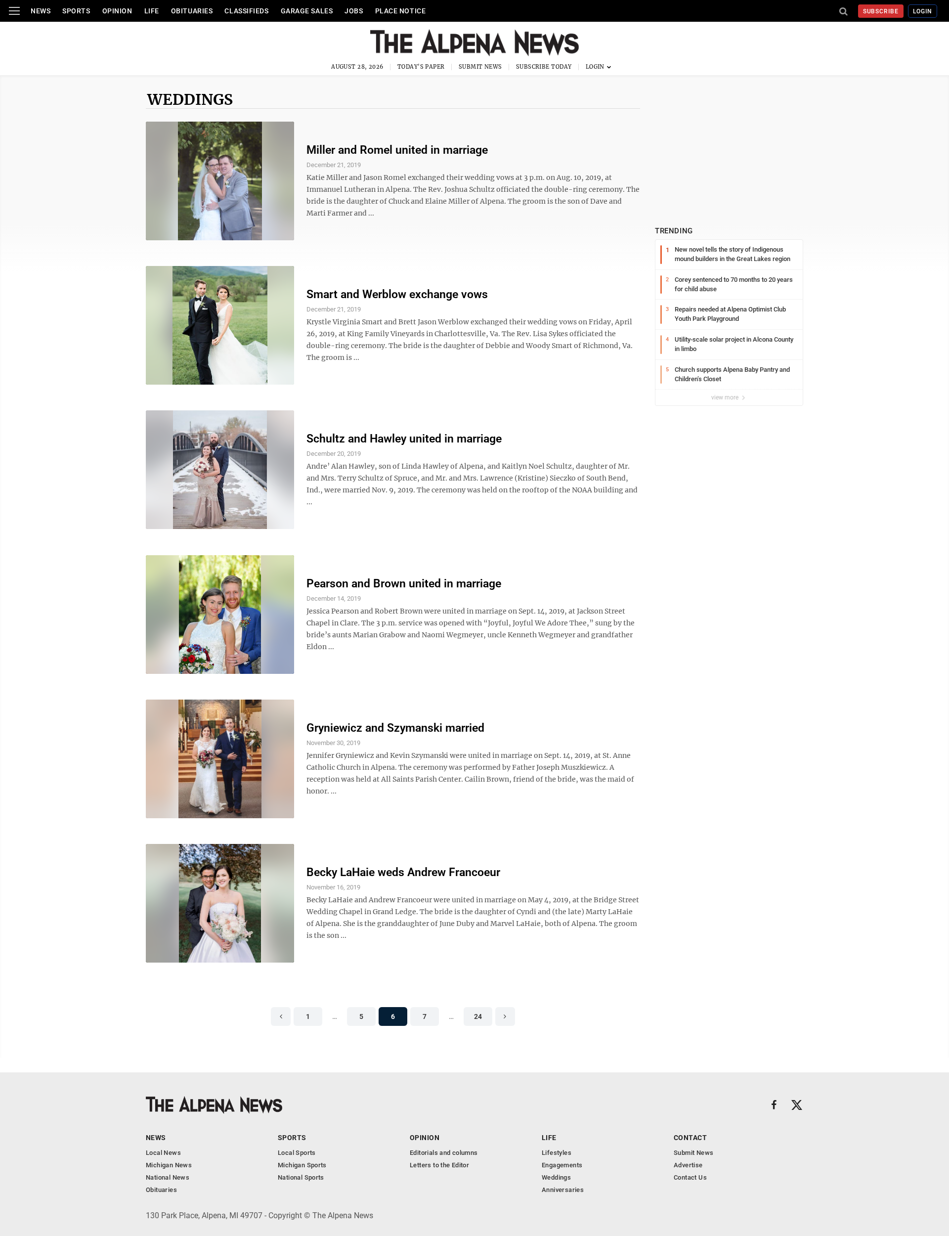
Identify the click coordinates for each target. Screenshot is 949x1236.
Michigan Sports (302, 1165)
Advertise (688, 1165)
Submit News (480, 66)
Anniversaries (563, 1189)
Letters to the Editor (439, 1165)
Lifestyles (556, 1152)
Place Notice (400, 11)
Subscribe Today (544, 66)
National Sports (301, 1177)
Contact (690, 1138)
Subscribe (881, 11)
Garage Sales (307, 11)
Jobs (354, 11)
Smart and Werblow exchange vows (397, 294)
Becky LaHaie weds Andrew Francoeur (403, 872)
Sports (76, 11)
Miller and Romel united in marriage (397, 150)
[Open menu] (14, 11)
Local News (163, 1152)
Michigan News (169, 1165)
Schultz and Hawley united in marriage (404, 438)
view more (725, 397)
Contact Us (690, 1177)
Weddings (190, 99)
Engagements (562, 1165)
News (40, 11)
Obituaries (192, 11)
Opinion (117, 11)
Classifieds (246, 11)
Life (151, 11)
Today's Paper (421, 66)
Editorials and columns (444, 1152)
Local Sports (297, 1152)
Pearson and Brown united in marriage (403, 583)
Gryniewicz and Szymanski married (395, 728)
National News (167, 1177)
